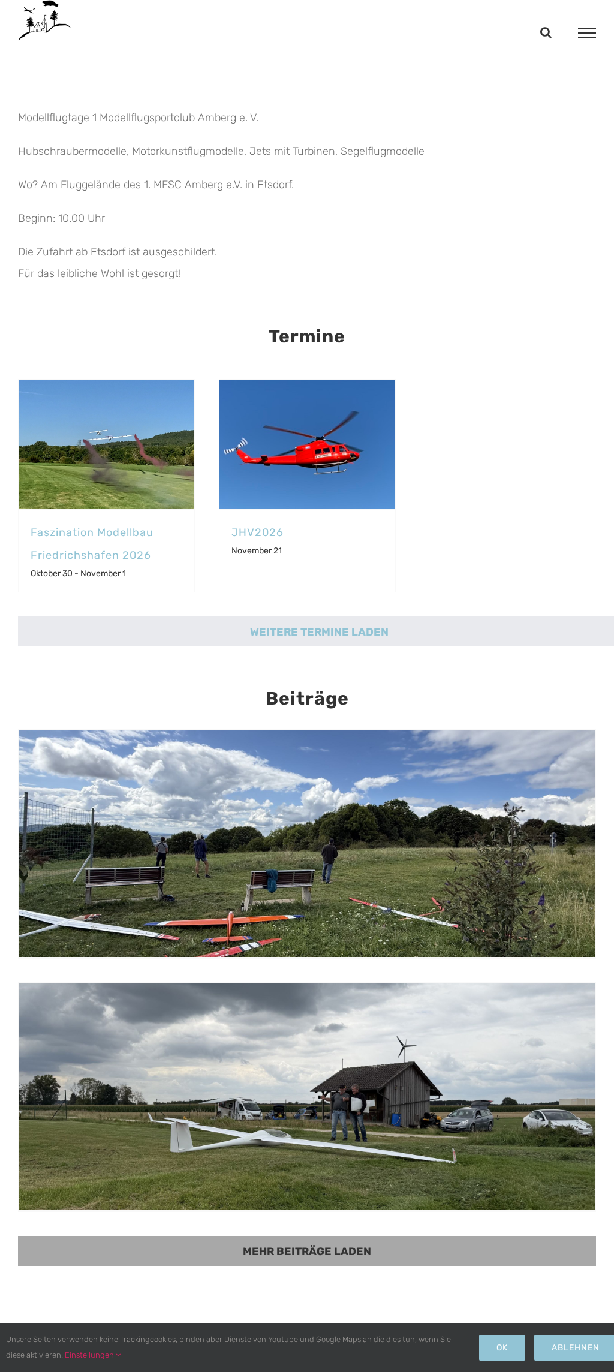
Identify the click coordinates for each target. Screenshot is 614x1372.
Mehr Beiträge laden (307, 1251)
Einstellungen (90, 1354)
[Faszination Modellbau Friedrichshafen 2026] (106, 444)
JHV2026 (257, 532)
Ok (502, 1348)
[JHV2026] (307, 444)
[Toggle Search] (546, 32)
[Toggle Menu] (587, 33)
